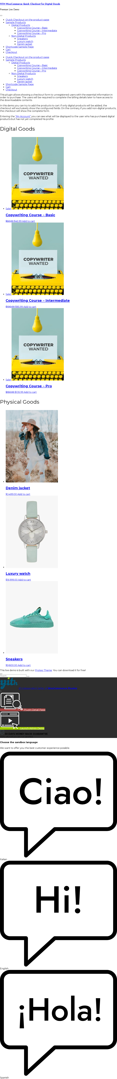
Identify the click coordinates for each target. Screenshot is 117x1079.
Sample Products (16, 22)
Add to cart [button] (28, 221)
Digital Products (20, 25)
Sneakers (22, 38)
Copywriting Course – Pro (31, 33)
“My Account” (23, 116)
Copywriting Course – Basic (32, 28)
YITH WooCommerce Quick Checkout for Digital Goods (30, 4)
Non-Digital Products (23, 36)
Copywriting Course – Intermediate (37, 30)
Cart (8, 49)
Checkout (11, 52)
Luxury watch (25, 41)
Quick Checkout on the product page (27, 19)
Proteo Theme (43, 670)
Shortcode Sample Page (20, 46)
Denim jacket (24, 44)
